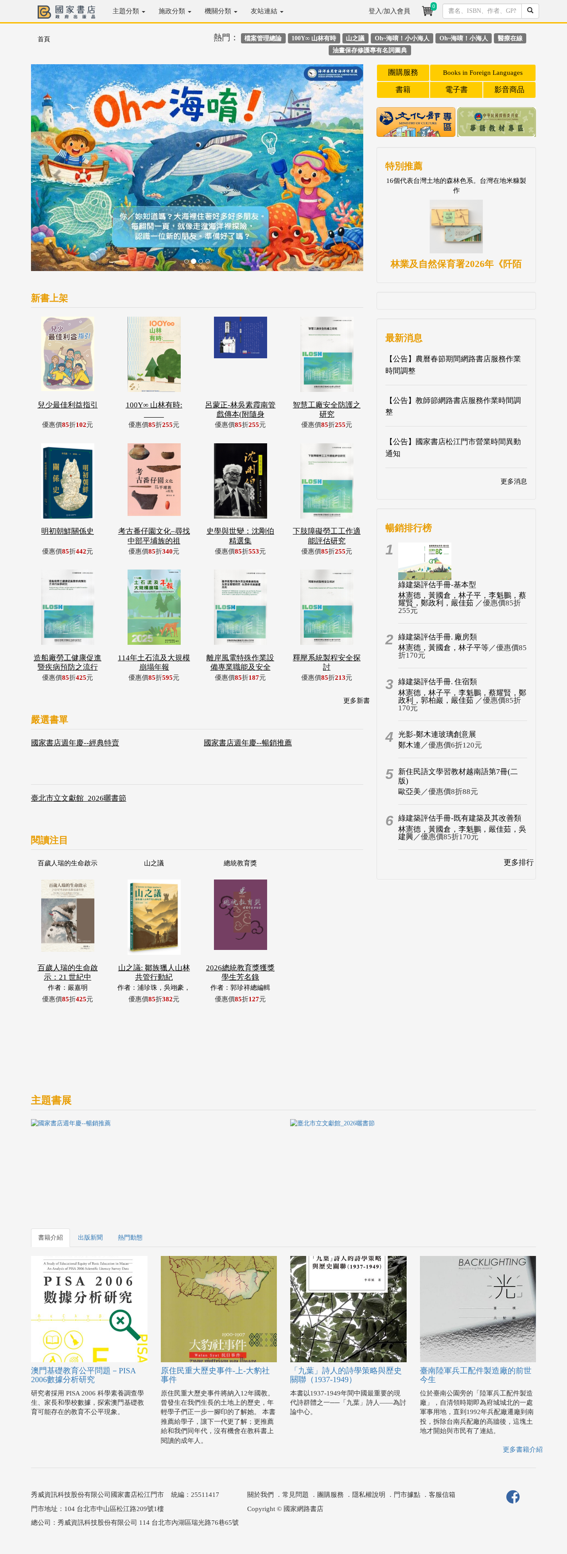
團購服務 (403, 72)
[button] (56, 172)
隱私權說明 (368, 1494)
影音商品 (509, 89)
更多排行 (519, 862)
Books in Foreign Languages (483, 72)
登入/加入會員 (389, 11)
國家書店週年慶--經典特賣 (75, 743)
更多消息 (514, 481)
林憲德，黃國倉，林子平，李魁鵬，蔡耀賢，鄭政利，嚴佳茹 (462, 599)
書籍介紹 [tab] (50, 1237)
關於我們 (260, 1494)
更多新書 (356, 700)
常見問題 (295, 1494)
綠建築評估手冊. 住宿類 (437, 682)
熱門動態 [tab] (130, 1237)
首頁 (44, 39)
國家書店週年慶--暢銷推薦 (248, 743)
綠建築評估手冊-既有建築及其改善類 (459, 818)
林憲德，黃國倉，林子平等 (443, 647)
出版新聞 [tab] (90, 1237)
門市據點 (407, 1494)
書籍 (403, 89)
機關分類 (219, 11)
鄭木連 (409, 745)
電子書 (456, 89)
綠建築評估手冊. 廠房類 (437, 637)
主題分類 (127, 11)
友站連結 (265, 11)
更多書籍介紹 (523, 1449)
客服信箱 (442, 1494)
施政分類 (173, 11)
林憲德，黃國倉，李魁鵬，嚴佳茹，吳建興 (462, 833)
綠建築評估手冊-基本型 (437, 585)
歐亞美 (409, 791)
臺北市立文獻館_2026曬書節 (78, 798)
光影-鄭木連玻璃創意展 (437, 734)
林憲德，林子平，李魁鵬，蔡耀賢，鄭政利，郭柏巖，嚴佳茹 (462, 697)
